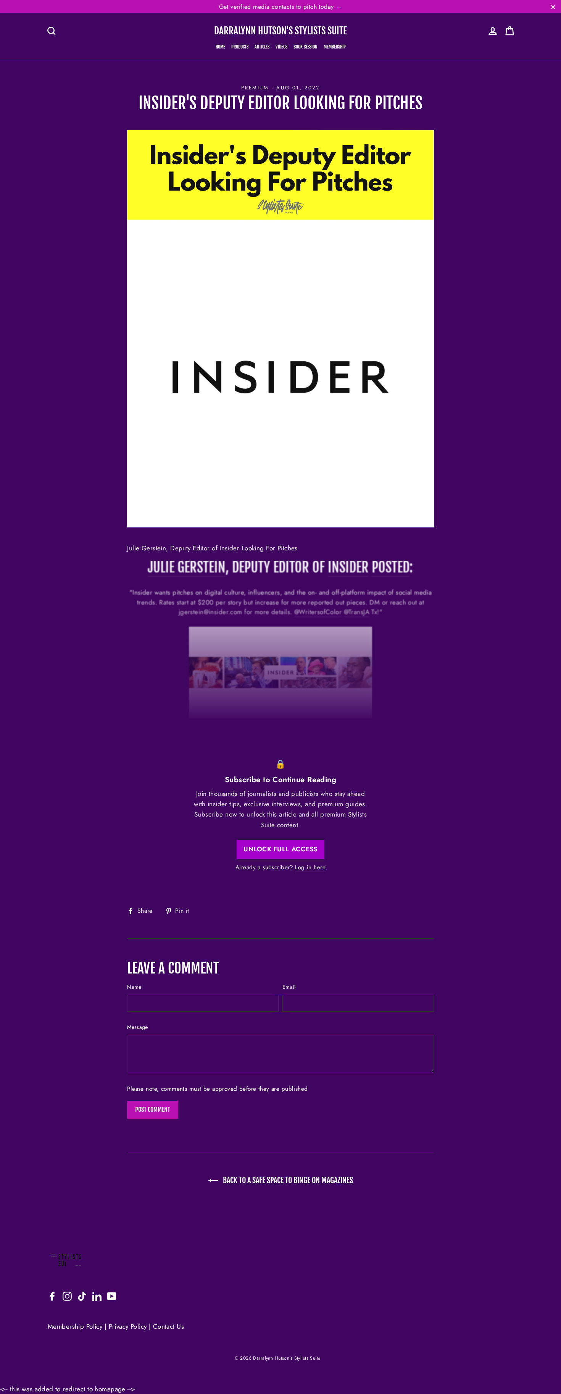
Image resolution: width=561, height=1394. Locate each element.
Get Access (280, 729)
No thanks (280, 750)
